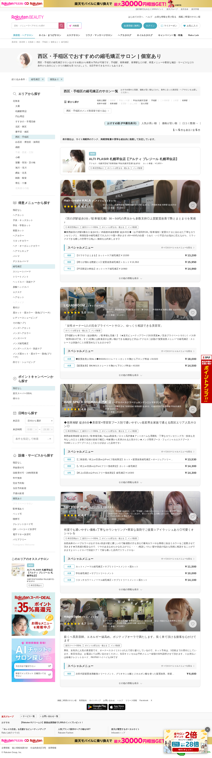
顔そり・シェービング (24, 362)
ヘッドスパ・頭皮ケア (24, 282)
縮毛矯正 (57, 62)
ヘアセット (18, 297)
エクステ (17, 292)
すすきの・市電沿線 (25, 121)
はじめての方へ (135, 17)
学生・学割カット (22, 225)
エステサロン (73, 35)
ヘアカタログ (124, 35)
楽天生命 (184, 9)
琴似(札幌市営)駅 (140, 100)
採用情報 (52, 748)
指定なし (17, 210)
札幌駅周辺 (21, 111)
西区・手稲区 (42, 42)
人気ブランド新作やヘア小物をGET (74, 729)
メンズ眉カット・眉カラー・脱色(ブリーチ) (32, 355)
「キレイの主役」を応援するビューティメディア (24, 729)
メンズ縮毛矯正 (21, 343)
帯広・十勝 (21, 183)
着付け (16, 307)
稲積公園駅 (102, 100)
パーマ (16, 256)
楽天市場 (195, 9)
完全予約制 (18, 483)
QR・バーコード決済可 (24, 529)
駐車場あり (18, 508)
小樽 (17, 157)
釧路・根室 (21, 178)
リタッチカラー (21, 240)
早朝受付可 (18, 467)
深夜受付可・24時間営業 (25, 473)
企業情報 (6, 748)
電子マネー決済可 (22, 534)
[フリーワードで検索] (62, 26)
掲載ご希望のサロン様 (189, 17)
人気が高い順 (149, 123)
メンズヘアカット (22, 328)
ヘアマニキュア (21, 251)
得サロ (16, 398)
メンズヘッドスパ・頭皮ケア (27, 348)
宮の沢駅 (144, 103)
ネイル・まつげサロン (50, 35)
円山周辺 (19, 116)
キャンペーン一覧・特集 (170, 35)
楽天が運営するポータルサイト (125, 729)
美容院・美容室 (18, 42)
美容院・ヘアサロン (23, 35)
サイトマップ (95, 700)
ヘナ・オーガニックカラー (26, 246)
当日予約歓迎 (19, 488)
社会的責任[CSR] (38, 748)
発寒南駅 (113, 103)
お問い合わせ (109, 700)
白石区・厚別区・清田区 (27, 142)
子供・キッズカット (23, 220)
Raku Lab (193, 35)
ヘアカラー (18, 235)
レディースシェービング (25, 317)
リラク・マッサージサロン (99, 35)
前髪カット (18, 230)
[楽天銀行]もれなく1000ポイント (149, 9)
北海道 (31, 42)
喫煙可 (16, 519)
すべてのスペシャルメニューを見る (176, 248)
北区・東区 (21, 126)
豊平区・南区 (22, 131)
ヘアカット (18, 215)
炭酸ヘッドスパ (21, 287)
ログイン (150, 25)
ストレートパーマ (22, 271)
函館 (17, 147)
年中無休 (17, 478)
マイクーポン (170, 25)
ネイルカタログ (145, 35)
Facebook (144, 700)
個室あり (54, 42)
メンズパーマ (19, 338)
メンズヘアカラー (22, 333)
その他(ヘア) (19, 323)
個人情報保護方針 (20, 748)
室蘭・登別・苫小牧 (25, 162)
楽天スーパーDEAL (22, 393)
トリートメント (21, 276)
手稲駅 (154, 100)
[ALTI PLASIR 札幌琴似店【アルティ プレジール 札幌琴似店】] (130, 161)
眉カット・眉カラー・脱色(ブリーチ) (31, 312)
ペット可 (17, 514)
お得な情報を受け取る (165, 17)
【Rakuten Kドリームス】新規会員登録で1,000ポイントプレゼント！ (51, 722)
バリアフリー (19, 539)
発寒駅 (185, 100)
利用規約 (83, 700)
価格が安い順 (169, 123)
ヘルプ (149, 17)
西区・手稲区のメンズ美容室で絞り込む (86, 110)
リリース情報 (131, 700)
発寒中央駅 (102, 103)
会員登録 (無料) (132, 25)
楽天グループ (172, 9)
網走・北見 (21, 173)
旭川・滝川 (21, 167)
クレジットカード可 (23, 524)
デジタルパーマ (21, 261)
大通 (17, 106)
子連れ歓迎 (18, 493)
